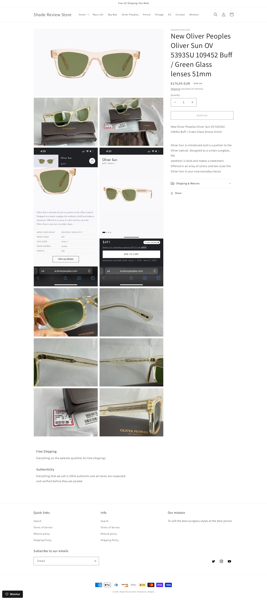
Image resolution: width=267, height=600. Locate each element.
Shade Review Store (128, 592)
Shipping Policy (43, 540)
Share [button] (178, 193)
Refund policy (42, 533)
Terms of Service (43, 527)
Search (38, 521)
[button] (83, 14)
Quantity (175, 95)
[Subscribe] (95, 561)
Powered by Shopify (146, 592)
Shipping (175, 88)
